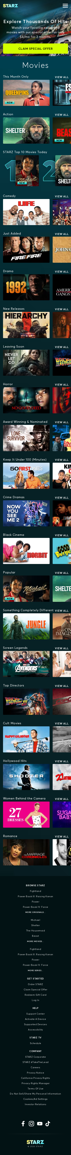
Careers (35, 1067)
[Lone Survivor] (26, 438)
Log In (35, 1000)
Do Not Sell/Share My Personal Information (35, 1093)
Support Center (35, 1013)
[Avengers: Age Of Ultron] (26, 664)
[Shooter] (26, 777)
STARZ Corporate (35, 1056)
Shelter (35, 925)
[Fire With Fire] (26, 250)
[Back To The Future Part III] (26, 702)
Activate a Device (35, 1019)
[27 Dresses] (26, 815)
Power (35, 901)
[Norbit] (26, 551)
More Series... (35, 970)
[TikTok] (48, 1123)
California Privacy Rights (35, 1078)
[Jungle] (26, 626)
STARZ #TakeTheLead (36, 1062)
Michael (35, 920)
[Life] (26, 212)
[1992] (26, 287)
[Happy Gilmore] (26, 739)
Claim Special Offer (35, 989)
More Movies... (35, 941)
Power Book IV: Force (35, 907)
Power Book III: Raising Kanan (35, 896)
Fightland (35, 891)
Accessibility (35, 1029)
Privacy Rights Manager (36, 1083)
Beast (35, 935)
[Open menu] (65, 5)
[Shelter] (26, 130)
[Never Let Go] (26, 363)
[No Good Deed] (26, 400)
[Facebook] (23, 1123)
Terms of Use (36, 1088)
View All (62, 77)
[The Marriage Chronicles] (26, 852)
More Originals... (35, 912)
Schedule (35, 1043)
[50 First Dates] (26, 476)
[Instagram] (31, 1123)
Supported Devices (35, 1024)
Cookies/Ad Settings (35, 1099)
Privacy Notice (35, 1072)
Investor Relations (35, 1104)
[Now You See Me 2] (26, 513)
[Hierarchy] (26, 325)
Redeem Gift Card (35, 994)
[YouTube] (39, 1123)
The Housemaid (35, 930)
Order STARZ (35, 984)
